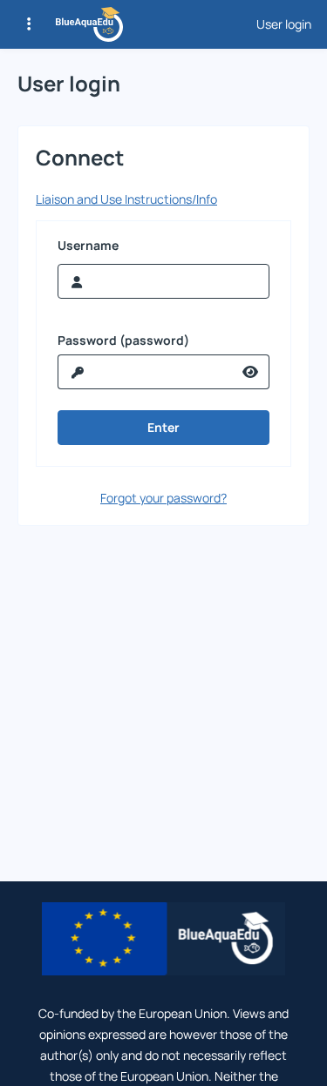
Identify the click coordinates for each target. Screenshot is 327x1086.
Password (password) (123, 340)
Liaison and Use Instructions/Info (126, 199)
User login (283, 24)
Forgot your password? (163, 497)
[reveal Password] (250, 371)
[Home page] (89, 24)
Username (88, 246)
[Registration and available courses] (29, 24)
